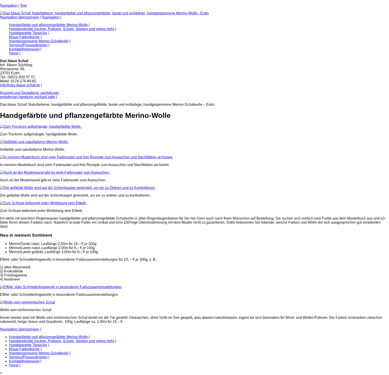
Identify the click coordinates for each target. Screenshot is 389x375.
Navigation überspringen (19, 17)
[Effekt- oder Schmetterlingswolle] (61, 287)
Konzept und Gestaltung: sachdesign (29, 93)
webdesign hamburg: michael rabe (27, 97)
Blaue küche (24, 37)
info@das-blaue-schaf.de (20, 85)
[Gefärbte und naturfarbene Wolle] (34, 142)
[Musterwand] (55, 172)
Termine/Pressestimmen (28, 45)
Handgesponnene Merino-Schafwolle (39, 41)
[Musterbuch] (86, 157)
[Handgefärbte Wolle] (40, 126)
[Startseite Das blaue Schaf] (104, 13)
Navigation (8, 5)
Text (23, 5)
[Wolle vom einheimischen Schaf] (27, 302)
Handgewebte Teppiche (28, 33)
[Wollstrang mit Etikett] (43, 203)
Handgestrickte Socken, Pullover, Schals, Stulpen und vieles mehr (61, 29)
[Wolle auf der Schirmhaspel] (78, 188)
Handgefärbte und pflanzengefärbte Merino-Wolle (48, 25)
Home (14, 53)
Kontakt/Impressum (24, 49)
